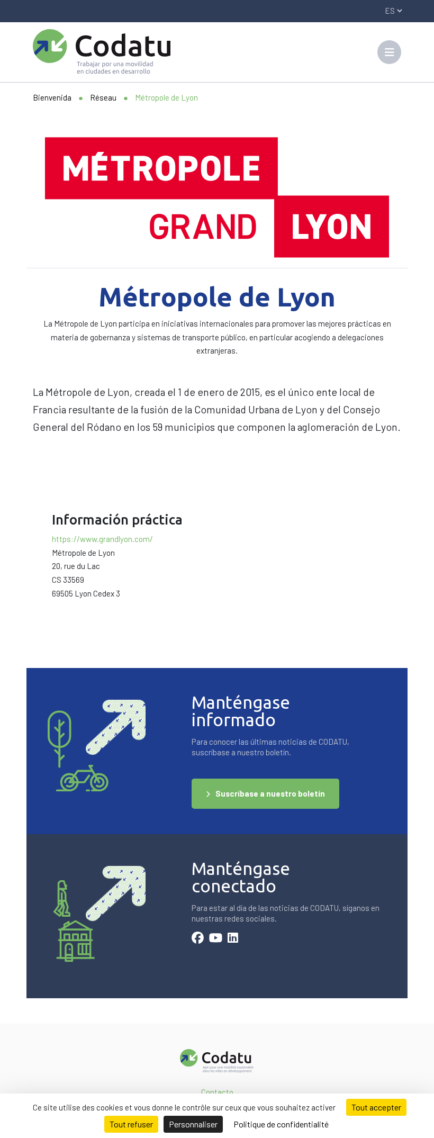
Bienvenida (52, 97)
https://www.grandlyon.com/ (102, 539)
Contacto (217, 1092)
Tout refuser (131, 1124)
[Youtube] (215, 939)
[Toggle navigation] (389, 52)
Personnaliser (193, 1124)
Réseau (103, 97)
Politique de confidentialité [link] (281, 1124)
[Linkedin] (233, 939)
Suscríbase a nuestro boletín (270, 793)
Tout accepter (376, 1107)
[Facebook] (198, 939)
